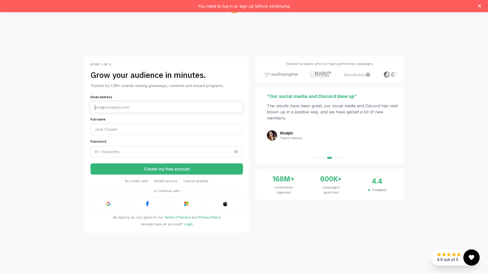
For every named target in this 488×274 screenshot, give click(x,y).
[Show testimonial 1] (316, 158)
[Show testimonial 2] (320, 158)
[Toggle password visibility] (236, 151)
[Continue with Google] (108, 204)
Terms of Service (178, 217)
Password (98, 141)
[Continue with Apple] (225, 204)
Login (188, 224)
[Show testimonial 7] (343, 158)
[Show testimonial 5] (335, 158)
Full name (97, 119)
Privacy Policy (210, 217)
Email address (101, 97)
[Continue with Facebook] (147, 204)
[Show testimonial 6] (339, 158)
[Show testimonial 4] (329, 158)
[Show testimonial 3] (324, 158)
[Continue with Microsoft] (186, 204)
